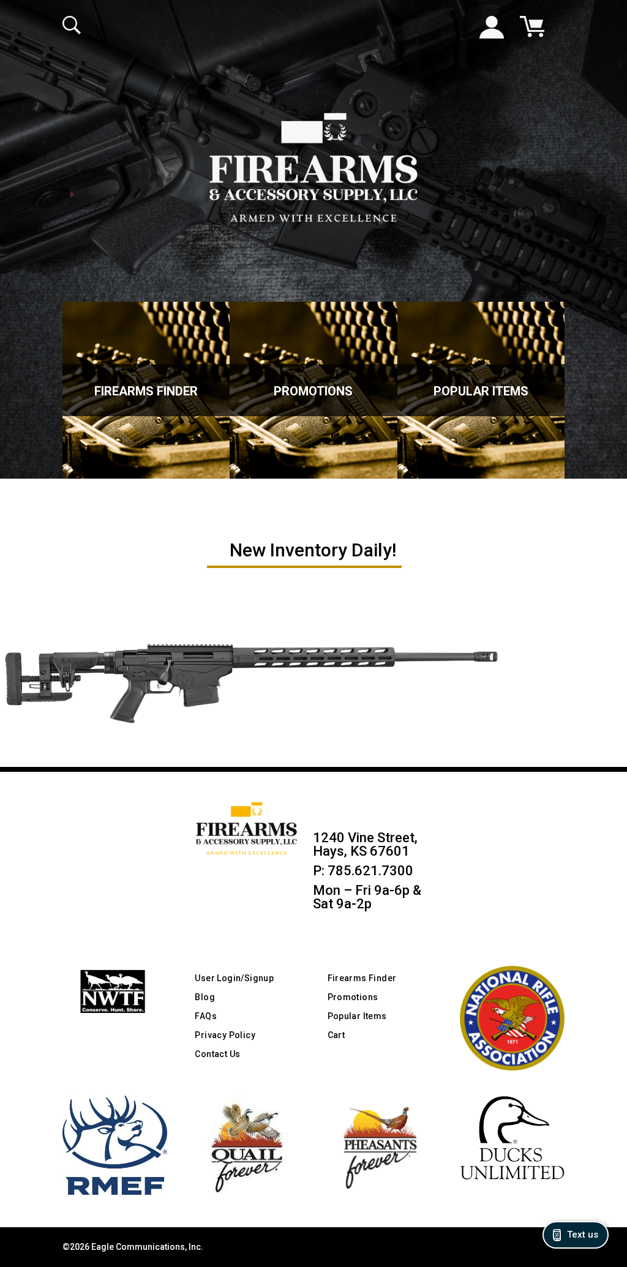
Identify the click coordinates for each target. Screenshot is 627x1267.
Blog (205, 997)
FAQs (206, 1016)
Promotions (313, 391)
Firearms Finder (146, 391)
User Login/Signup (234, 978)
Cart (336, 1035)
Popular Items (481, 391)
